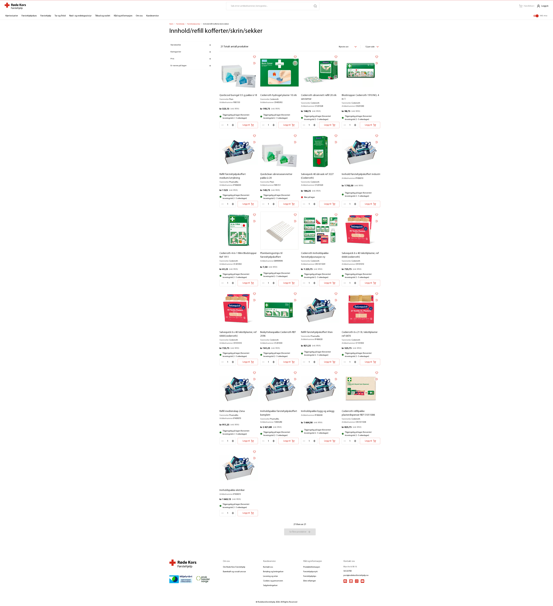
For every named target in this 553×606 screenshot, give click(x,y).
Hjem (171, 24)
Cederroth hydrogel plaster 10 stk (278, 95)
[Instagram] (356, 581)
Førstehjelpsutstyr (193, 24)
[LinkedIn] (351, 581)
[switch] (537, 16)
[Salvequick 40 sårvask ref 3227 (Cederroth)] (320, 151)
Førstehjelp (45, 16)
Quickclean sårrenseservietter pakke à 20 (276, 176)
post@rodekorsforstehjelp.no (356, 575)
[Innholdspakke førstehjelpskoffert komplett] (279, 388)
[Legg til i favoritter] (254, 56)
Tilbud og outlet (102, 16)
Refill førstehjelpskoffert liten (317, 332)
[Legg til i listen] (254, 63)
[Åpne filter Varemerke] (210, 45)
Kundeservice (152, 16)
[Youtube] (362, 581)
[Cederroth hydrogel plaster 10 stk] (279, 72)
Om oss (139, 16)
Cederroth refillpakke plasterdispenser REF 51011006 (358, 413)
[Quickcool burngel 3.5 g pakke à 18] (238, 72)
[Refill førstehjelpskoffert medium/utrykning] (238, 151)
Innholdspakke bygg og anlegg (317, 411)
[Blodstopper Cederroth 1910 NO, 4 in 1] (361, 72)
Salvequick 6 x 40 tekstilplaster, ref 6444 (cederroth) (360, 255)
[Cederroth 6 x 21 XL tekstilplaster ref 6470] (361, 309)
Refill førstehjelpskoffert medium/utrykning (232, 176)
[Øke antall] (233, 125)
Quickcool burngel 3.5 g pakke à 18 (238, 95)
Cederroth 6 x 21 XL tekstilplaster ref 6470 (360, 334)
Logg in (544, 6)
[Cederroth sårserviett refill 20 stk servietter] (320, 72)
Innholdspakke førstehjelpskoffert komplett (278, 413)
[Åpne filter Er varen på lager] (210, 65)
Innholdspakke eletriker (232, 490)
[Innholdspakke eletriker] (238, 467)
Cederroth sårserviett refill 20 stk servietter (318, 97)
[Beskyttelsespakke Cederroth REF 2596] (279, 309)
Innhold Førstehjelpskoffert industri (361, 174)
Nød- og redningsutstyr (80, 16)
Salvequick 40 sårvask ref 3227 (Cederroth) (317, 176)
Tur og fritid (60, 16)
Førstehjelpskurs (29, 16)
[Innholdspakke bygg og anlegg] (320, 388)
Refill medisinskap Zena (232, 411)
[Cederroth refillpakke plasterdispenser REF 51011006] (361, 388)
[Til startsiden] (15, 6)
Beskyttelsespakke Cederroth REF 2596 (278, 334)
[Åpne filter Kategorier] (210, 52)
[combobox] (347, 46)
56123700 (347, 571)
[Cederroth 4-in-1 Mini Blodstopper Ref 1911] (238, 230)
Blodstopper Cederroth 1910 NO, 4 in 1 (360, 97)
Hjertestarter (11, 16)
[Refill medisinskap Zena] (238, 388)
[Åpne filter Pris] (210, 59)
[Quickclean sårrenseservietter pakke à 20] (279, 151)
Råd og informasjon (123, 16)
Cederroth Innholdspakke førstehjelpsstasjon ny (314, 255)
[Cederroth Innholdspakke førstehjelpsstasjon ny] (320, 230)
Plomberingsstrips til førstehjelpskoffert (271, 255)
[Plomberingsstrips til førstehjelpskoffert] (279, 230)
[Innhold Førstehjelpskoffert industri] (361, 151)
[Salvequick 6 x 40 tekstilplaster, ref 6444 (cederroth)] (361, 230)
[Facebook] (345, 581)
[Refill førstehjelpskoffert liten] (320, 309)
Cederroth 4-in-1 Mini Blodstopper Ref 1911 (238, 255)
